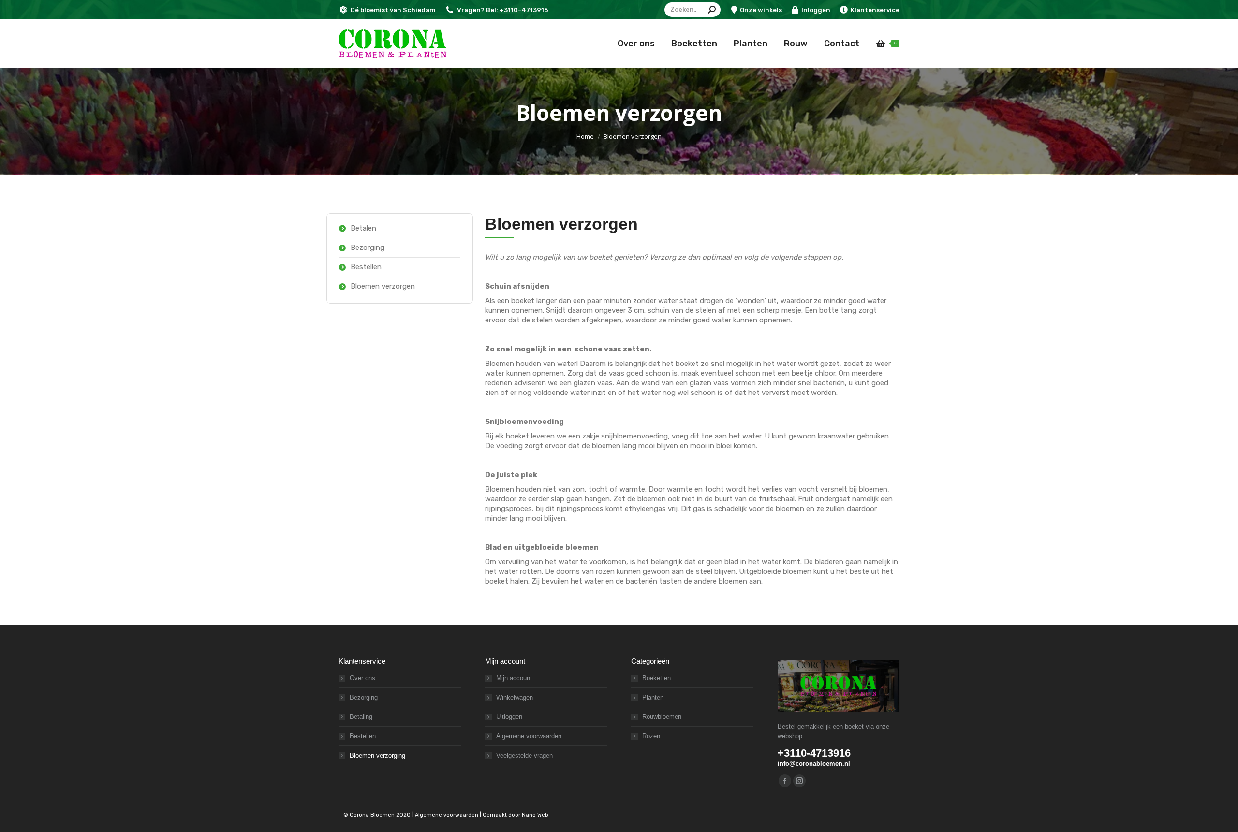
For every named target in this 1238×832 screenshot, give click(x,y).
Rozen (651, 736)
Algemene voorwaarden (528, 736)
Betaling (361, 716)
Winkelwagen (514, 697)
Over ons (362, 678)
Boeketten (656, 678)
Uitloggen (509, 716)
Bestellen (366, 267)
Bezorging (367, 247)
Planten (652, 697)
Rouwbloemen (661, 716)
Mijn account (514, 678)
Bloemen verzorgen (383, 286)
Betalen (363, 228)
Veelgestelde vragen (524, 755)
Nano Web (535, 815)
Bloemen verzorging (377, 755)
